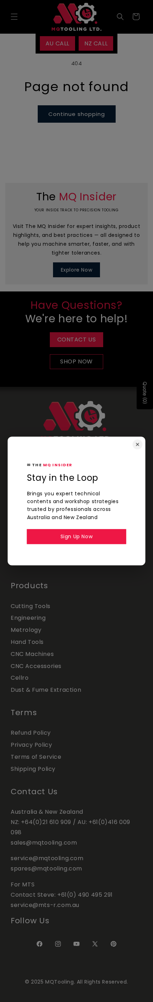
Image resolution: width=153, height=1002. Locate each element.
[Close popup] (138, 444)
